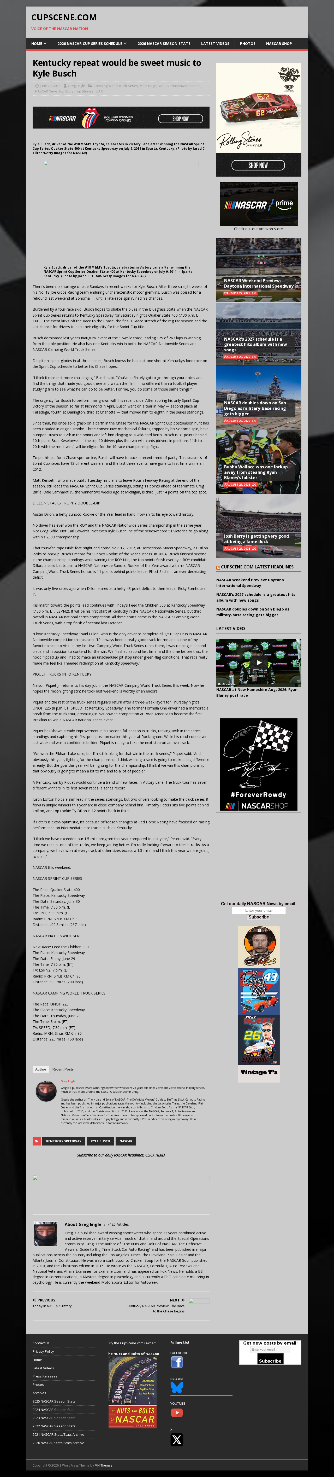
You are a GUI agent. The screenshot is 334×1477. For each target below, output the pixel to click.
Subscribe (259, 917)
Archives (39, 1393)
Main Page (148, 85)
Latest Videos (215, 43)
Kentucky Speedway (63, 1141)
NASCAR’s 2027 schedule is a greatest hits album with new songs (255, 344)
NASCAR (126, 1141)
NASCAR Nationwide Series (179, 85)
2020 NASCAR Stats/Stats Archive (58, 1442)
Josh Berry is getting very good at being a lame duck (256, 538)
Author (40, 1069)
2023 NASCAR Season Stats (54, 1417)
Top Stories (84, 91)
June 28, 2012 (50, 85)
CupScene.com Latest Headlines (257, 567)
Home (36, 43)
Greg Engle (76, 85)
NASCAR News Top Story (54, 91)
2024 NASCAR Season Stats (54, 1409)
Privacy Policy (43, 1351)
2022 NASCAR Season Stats (54, 1426)
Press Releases (45, 1376)
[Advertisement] (258, 862)
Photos (247, 43)
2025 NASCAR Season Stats (54, 1401)
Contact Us (41, 1343)
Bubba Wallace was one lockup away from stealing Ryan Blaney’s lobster (256, 472)
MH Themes (103, 1465)
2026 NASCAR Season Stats (164, 43)
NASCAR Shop (279, 43)
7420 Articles (118, 1224)
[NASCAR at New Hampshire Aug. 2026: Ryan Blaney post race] (258, 663)
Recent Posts (63, 1069)
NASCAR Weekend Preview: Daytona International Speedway (259, 283)
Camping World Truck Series (116, 85)
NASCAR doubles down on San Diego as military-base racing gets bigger (255, 408)
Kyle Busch (100, 1141)
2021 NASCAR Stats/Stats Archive (58, 1434)
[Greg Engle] (46, 1098)
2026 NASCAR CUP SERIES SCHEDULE (89, 43)
